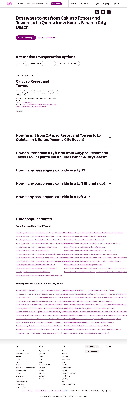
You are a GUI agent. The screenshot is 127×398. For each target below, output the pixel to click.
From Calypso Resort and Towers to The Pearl (32, 251)
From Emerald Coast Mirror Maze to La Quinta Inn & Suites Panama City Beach (92, 329)
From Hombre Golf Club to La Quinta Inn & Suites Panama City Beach (89, 308)
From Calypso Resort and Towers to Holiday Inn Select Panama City (40, 236)
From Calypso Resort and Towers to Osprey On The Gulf (36, 268)
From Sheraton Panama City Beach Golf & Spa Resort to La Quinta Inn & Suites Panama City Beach (51, 322)
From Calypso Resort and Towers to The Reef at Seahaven (85, 247)
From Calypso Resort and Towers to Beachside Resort (35, 265)
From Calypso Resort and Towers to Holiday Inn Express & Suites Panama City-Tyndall (95, 272)
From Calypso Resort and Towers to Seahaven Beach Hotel (85, 236)
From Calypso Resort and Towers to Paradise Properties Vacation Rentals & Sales (93, 233)
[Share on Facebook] (103, 12)
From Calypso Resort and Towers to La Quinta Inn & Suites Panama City (42, 258)
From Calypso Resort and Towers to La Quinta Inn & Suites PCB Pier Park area (92, 261)
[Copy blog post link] (109, 12)
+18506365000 (27, 103)
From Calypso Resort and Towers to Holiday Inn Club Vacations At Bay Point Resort (46, 261)
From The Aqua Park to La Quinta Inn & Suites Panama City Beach (88, 301)
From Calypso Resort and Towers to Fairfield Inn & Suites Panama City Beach (92, 243)
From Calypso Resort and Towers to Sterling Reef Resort (36, 247)
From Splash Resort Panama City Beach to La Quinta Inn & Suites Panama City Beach (46, 319)
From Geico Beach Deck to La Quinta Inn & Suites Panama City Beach (41, 315)
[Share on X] (97, 12)
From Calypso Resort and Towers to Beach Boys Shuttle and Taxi (87, 251)
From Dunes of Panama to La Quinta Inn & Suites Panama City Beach (89, 322)
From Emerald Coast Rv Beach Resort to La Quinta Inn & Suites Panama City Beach (45, 301)
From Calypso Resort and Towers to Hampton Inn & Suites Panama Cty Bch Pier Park (94, 268)
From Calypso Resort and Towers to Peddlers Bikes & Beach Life (39, 275)
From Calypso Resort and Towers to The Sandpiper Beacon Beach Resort (90, 254)
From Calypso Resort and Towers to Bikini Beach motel (84, 240)
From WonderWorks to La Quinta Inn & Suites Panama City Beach (88, 326)
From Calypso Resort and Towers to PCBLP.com (33, 272)
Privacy (30, 391)
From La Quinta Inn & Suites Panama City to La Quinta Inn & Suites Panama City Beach (47, 308)
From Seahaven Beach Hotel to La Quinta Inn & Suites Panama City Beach (42, 294)
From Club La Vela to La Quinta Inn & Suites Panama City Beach (39, 305)
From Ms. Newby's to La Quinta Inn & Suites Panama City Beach (39, 326)
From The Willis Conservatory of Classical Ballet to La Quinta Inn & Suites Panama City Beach (49, 290)
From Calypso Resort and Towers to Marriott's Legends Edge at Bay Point (42, 254)
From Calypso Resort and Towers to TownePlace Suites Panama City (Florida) (44, 243)
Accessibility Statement (42, 391)
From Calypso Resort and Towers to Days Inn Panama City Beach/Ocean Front (44, 233)
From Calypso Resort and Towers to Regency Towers (83, 265)
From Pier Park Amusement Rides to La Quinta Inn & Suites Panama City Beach (92, 319)
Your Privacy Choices (58, 391)
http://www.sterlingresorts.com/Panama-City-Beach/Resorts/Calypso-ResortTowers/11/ (36, 106)
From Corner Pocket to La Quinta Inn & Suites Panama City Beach (39, 298)
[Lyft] (9, 4)
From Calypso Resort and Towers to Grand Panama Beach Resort (39, 240)
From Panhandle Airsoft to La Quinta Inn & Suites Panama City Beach (89, 290)
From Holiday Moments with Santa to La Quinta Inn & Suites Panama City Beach (44, 329)
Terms (23, 391)
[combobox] (116, 4)
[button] (63, 137)
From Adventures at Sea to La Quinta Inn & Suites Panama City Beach (41, 312)
